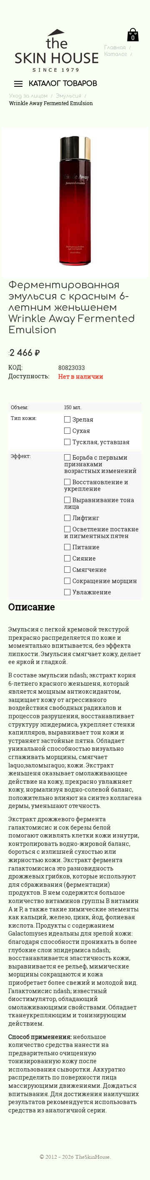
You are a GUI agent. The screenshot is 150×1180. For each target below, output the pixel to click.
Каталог (115, 54)
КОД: (15, 367)
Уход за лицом (28, 96)
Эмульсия (68, 96)
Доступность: (28, 376)
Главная (115, 47)
